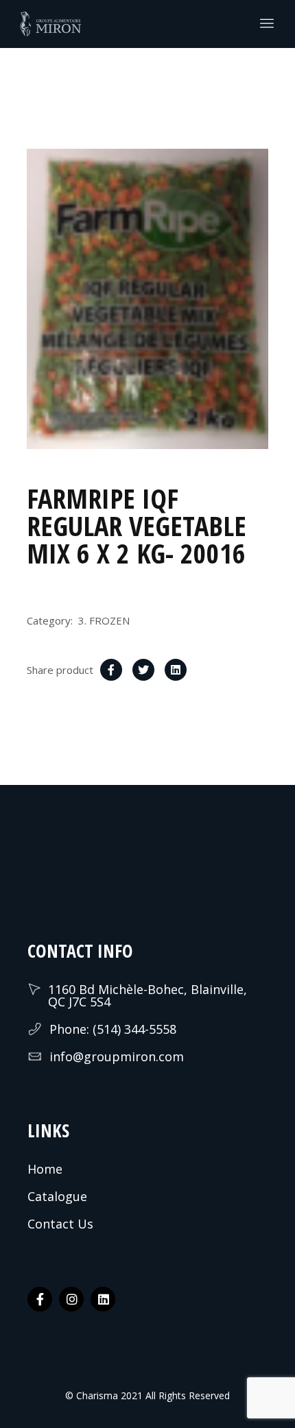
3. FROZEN (104, 620)
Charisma (95, 1395)
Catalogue (57, 1196)
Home (44, 1169)
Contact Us (60, 1223)
